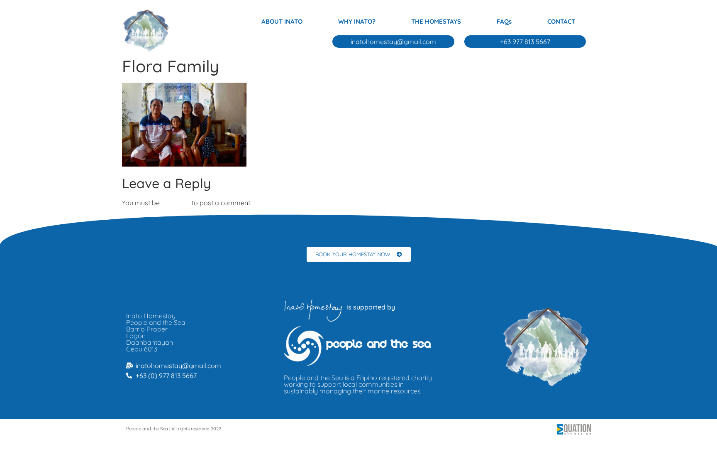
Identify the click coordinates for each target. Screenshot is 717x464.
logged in (175, 203)
